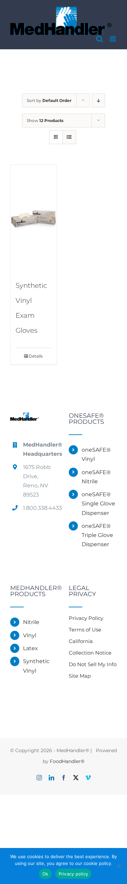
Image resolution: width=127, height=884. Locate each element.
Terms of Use (85, 629)
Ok (45, 874)
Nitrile (31, 622)
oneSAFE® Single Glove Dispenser (98, 503)
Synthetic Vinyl (36, 666)
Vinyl (29, 635)
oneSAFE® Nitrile (96, 477)
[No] (118, 866)
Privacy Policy (86, 618)
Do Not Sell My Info (93, 664)
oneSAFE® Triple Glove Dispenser (97, 535)
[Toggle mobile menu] (113, 38)
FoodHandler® (67, 761)
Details (36, 356)
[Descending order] (98, 100)
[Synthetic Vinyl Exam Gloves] (33, 218)
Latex (30, 648)
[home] (24, 418)
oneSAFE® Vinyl (96, 454)
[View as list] (69, 137)
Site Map (80, 676)
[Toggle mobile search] (99, 38)
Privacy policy (73, 874)
